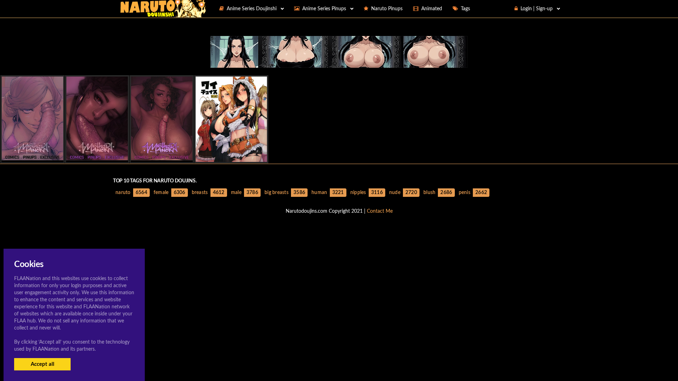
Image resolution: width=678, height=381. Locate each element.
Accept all (42, 364)
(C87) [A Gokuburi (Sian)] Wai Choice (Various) (251, 156)
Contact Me (380, 211)
